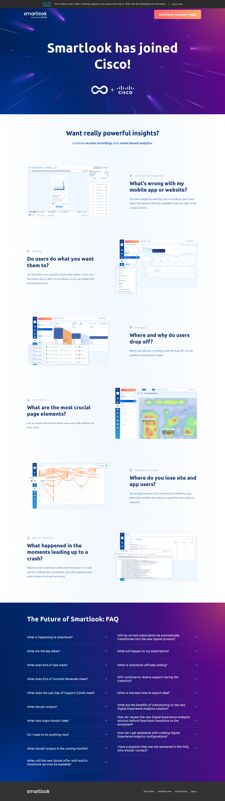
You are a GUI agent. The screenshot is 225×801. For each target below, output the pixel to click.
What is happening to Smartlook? (50, 637)
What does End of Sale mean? (47, 665)
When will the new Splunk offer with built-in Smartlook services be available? (57, 762)
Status (194, 791)
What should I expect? (42, 706)
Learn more (177, 4)
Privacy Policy (181, 791)
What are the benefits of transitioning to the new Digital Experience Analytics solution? (151, 706)
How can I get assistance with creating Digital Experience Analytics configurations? (148, 734)
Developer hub (164, 791)
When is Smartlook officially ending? (142, 665)
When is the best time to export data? (143, 693)
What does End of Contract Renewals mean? (57, 679)
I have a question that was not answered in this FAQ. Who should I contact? (153, 748)
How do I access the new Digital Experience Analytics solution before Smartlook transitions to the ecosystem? (153, 720)
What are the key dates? (43, 651)
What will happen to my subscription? (143, 651)
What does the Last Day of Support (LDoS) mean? (61, 693)
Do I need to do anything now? (48, 734)
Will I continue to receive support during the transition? (147, 678)
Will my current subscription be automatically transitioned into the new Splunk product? (148, 637)
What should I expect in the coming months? (57, 748)
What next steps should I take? (48, 720)
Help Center (149, 791)
